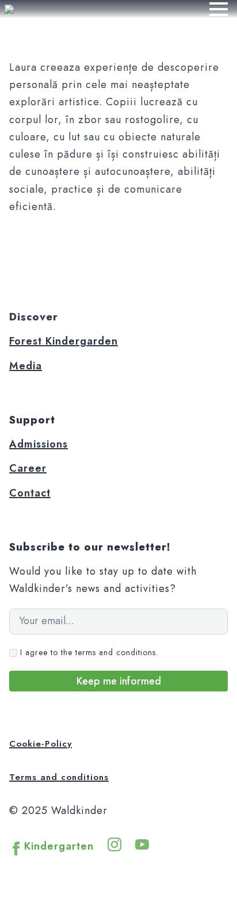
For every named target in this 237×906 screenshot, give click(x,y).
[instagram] (114, 844)
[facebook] (16, 848)
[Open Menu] (218, 9)
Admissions (38, 444)
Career (28, 468)
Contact (30, 493)
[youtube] (142, 844)
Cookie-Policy (40, 743)
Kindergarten (59, 846)
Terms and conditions (59, 777)
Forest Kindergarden (63, 341)
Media (25, 365)
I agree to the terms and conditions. (89, 652)
